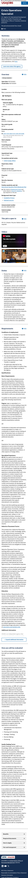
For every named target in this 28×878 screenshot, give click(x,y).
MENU (24, 3)
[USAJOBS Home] (7, 3)
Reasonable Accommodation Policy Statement (14, 873)
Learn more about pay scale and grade (13, 133)
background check (16, 189)
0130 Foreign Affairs (10, 160)
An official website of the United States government (14, 0)
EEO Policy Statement (7, 870)
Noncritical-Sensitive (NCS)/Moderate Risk (14, 187)
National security (9, 200)
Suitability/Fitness (9, 198)
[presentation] (14, 96)
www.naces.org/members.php (11, 627)
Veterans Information (7, 875)
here (16, 61)
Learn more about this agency (12, 66)
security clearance (17, 191)
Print (4, 29)
